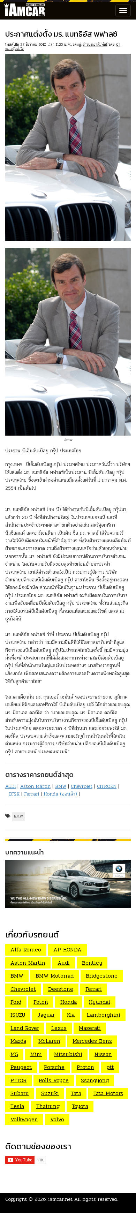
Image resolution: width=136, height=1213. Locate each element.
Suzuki (50, 1093)
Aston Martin (35, 786)
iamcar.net (60, 1199)
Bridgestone (102, 975)
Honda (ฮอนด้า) (60, 794)
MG (14, 1054)
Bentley (92, 962)
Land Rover (24, 1028)
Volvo (57, 1119)
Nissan (103, 1054)
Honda (68, 1001)
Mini (36, 1054)
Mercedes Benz (92, 1041)
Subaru (19, 1093)
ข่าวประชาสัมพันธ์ (95, 44)
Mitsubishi (68, 1054)
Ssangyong (95, 1080)
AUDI (10, 786)
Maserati (90, 1028)
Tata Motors (108, 1093)
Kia (71, 1014)
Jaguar (46, 1014)
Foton (40, 1001)
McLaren (49, 1041)
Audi (64, 962)
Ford (15, 1001)
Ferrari (31, 794)
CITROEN (106, 786)
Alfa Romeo (25, 949)
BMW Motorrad (55, 975)
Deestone (60, 989)
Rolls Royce (54, 1080)
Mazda (18, 1041)
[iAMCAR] (22, 10)
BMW (60, 786)
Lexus (59, 1028)
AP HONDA (67, 949)
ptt (110, 1067)
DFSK (14, 794)
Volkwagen (24, 1119)
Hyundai (99, 1001)
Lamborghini (103, 1014)
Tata (76, 1093)
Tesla (17, 1106)
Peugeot (21, 1067)
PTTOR (18, 1080)
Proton (85, 1067)
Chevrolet (81, 786)
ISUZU (17, 1014)
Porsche (54, 1067)
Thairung (48, 1106)
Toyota (80, 1106)
